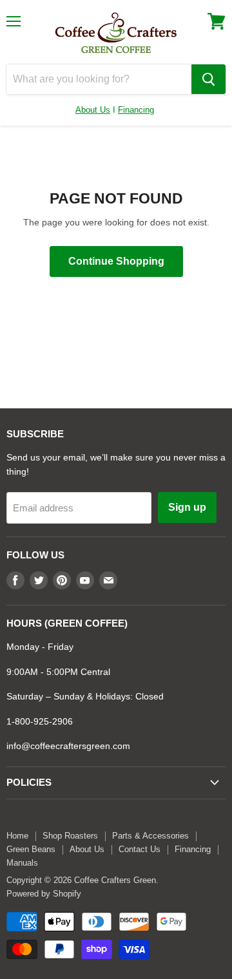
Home (17, 836)
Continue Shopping (116, 261)
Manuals (22, 863)
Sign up (187, 507)
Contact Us (139, 849)
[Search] (208, 79)
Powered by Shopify (43, 893)
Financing (136, 110)
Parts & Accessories (150, 836)
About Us (92, 110)
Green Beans (30, 849)
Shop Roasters (70, 836)
